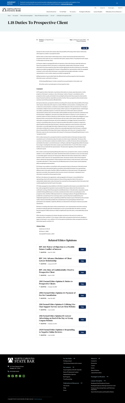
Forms (64, 390)
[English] (96, 8)
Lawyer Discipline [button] (98, 11)
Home (9, 15)
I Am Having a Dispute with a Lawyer (72, 363)
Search (119, 7)
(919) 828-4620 (14, 371)
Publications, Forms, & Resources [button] (113, 11)
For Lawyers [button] (73, 11)
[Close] (117, 3)
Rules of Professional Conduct (41, 15)
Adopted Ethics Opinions (69, 374)
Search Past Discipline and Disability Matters (102, 392)
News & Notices (95, 370)
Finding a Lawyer (67, 361)
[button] (114, 8)
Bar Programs (66, 376)
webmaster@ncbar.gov (67, 4)
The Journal (66, 385)
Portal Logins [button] (111, 7)
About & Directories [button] (51, 11)
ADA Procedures (38, 399)
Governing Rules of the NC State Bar (72, 369)
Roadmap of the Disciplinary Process (100, 383)
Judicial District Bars (96, 372)
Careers (93, 365)
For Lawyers (15, 15)
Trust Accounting (67, 379)
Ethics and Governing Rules (26, 15)
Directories (94, 363)
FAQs (64, 388)
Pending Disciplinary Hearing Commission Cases (103, 385)
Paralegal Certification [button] (84, 11)
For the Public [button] (63, 11)
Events (92, 368)
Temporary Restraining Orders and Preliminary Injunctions (103, 388)
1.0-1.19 (52, 15)
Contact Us (102, 7)
